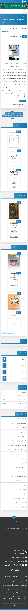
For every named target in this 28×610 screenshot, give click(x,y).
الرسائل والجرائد (14, 585)
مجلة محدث (24, 585)
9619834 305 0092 (19, 553)
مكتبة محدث (6, 576)
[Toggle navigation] (24, 1)
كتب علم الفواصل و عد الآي (19, 423)
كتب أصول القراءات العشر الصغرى (16, 445)
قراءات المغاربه (21, 481)
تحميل (17, 36)
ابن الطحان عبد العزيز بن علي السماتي (11, 19)
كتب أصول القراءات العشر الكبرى (16, 450)
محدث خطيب (23, 591)
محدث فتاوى (23, 580)
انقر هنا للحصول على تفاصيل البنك (14, 561)
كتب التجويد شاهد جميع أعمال (8, 333)
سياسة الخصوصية (11, 597)
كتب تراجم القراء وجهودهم (19, 467)
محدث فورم (15, 580)
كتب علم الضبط (21, 428)
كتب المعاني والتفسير (20, 503)
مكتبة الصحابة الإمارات (18, 104)
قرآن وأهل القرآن (21, 507)
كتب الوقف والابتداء (20, 436)
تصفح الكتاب (12, 36)
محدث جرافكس (15, 591)
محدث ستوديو (6, 585)
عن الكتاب (24, 36)
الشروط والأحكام (18, 597)
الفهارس (20, 36)
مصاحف (22, 489)
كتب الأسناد (20, 463)
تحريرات (21, 472)
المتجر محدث (15, 576)
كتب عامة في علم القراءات (19, 441)
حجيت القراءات (21, 485)
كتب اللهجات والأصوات (20, 498)
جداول (21, 458)
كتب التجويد (22, 101)
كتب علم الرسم (21, 432)
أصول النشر (19, 454)
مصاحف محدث (5, 580)
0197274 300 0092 (19, 550)
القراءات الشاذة (21, 494)
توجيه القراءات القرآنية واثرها (18, 476)
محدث (25, 576)
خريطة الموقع (4, 597)
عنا (26, 596)
